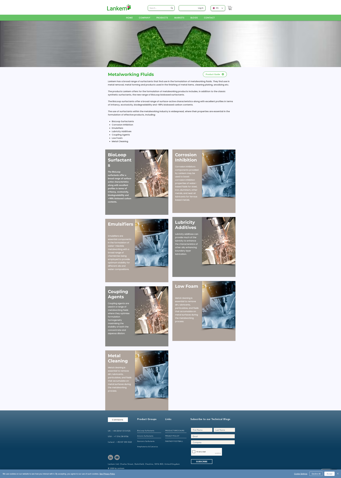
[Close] (337, 474)
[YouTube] (117, 457)
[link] (230, 8)
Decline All (316, 473)
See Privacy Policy (107, 473)
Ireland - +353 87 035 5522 (120, 442)
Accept (329, 473)
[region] (136, 182)
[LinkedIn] (110, 457)
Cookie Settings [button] (300, 473)
